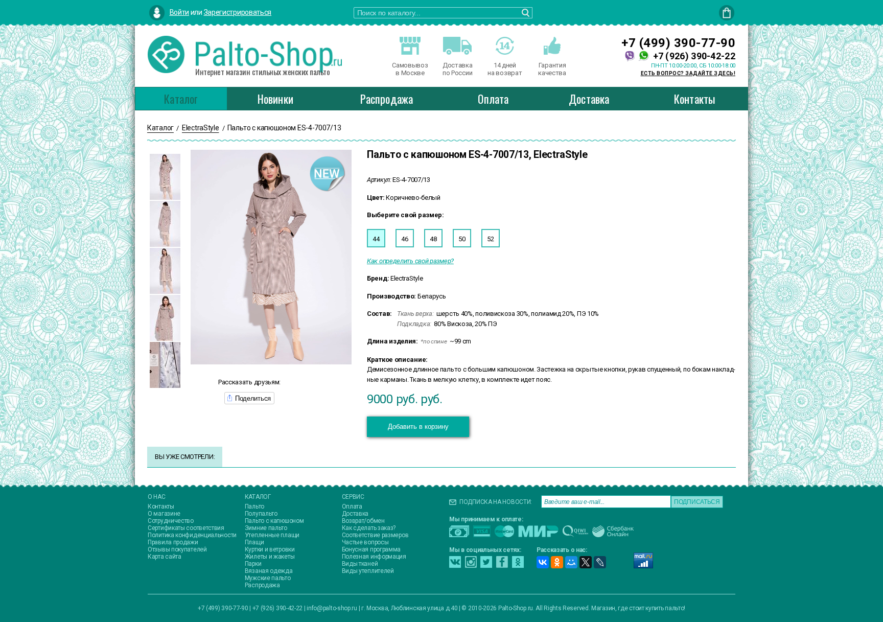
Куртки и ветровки (270, 549)
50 (461, 239)
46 (404, 239)
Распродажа (386, 98)
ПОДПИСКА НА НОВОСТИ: (495, 501)
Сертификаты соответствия (186, 528)
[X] (585, 562)
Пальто (254, 506)
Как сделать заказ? (369, 528)
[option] (165, 176)
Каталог (181, 98)
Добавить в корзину (418, 426)
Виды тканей (360, 563)
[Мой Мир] (571, 562)
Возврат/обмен (363, 520)
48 (433, 239)
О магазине (164, 513)
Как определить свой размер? (410, 261)
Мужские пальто (268, 578)
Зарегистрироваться (238, 12)
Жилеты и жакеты (270, 556)
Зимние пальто (266, 528)
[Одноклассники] (557, 562)
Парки (253, 563)
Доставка (589, 98)
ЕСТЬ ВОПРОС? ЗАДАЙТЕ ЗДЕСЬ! (688, 73)
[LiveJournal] (600, 562)
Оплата (493, 98)
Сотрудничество (171, 520)
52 (490, 239)
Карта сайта (164, 556)
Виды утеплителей (368, 570)
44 (376, 239)
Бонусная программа (371, 549)
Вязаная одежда (269, 570)
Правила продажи (173, 542)
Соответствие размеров (375, 535)
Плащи (254, 542)
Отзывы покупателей (177, 549)
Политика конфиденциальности (192, 535)
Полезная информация (374, 556)
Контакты (695, 98)
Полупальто (261, 513)
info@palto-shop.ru (332, 608)
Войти (180, 12)
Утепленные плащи (272, 535)
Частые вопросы (365, 542)
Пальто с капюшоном (274, 520)
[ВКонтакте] (543, 562)
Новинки (275, 98)
